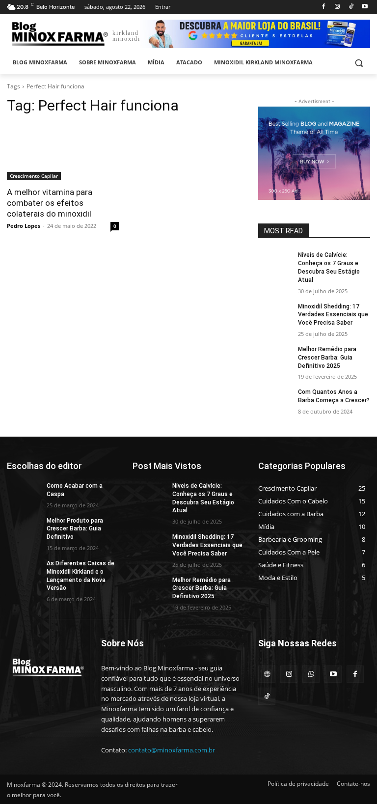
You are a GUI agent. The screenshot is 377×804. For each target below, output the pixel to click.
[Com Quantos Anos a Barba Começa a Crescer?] (275, 400)
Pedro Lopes (23, 225)
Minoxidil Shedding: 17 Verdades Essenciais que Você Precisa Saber (333, 315)
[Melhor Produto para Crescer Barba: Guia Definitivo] (23, 528)
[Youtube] (364, 7)
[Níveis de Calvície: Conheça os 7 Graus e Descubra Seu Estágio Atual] (275, 263)
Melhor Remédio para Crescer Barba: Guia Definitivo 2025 (327, 357)
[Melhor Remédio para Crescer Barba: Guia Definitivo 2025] (275, 357)
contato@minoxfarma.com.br (171, 750)
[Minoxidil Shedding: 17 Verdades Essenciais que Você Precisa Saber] (275, 314)
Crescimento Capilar (34, 175)
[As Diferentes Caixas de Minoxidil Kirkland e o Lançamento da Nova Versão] (23, 571)
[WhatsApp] (311, 674)
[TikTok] (350, 7)
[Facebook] (323, 7)
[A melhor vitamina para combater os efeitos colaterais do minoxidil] (63, 152)
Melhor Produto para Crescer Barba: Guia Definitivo (75, 529)
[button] (358, 62)
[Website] (266, 674)
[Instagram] (337, 7)
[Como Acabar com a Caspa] (23, 493)
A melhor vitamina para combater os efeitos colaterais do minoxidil (49, 203)
